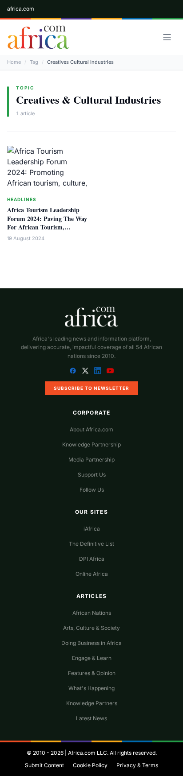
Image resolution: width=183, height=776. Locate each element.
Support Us (92, 474)
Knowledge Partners (91, 703)
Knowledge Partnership (91, 444)
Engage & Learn (91, 658)
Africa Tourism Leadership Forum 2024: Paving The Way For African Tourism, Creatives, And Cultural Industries (47, 226)
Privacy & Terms (137, 765)
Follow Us (92, 489)
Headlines (21, 199)
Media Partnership (91, 459)
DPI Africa (91, 558)
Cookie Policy (90, 765)
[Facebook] (72, 370)
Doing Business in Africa (91, 643)
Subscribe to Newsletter (91, 388)
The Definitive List (91, 543)
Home (14, 62)
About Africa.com (91, 429)
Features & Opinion (91, 673)
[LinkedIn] (97, 370)
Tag (34, 62)
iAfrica (92, 528)
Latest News (91, 718)
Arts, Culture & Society (91, 628)
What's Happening (91, 688)
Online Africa (92, 573)
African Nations (91, 612)
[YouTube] (110, 370)
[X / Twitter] (85, 370)
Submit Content (44, 765)
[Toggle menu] (167, 37)
